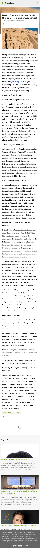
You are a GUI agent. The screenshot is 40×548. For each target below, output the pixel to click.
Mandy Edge (9, 3)
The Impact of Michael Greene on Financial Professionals (18, 525)
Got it (26, 546)
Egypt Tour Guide (8, 412)
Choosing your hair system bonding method (14, 459)
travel (18, 412)
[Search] (37, 3)
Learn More (17, 546)
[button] (3, 24)
